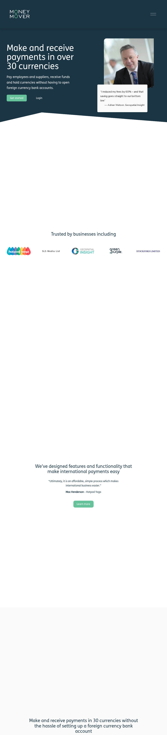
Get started (16, 98)
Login (39, 98)
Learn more (83, 504)
